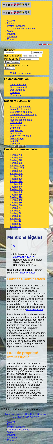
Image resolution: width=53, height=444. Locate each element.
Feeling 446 (16, 200)
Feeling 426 (16, 197)
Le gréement (16, 130)
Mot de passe (11, 59)
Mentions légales (14, 414)
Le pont (14, 141)
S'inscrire (12, 36)
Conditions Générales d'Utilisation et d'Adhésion (30, 415)
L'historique (16, 95)
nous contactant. (34, 309)
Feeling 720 (16, 155)
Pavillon (11, 34)
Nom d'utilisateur (13, 55)
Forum (10, 23)
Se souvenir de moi (17, 65)
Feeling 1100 (17, 165)
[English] (40, 44)
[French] (42, 44)
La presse (15, 92)
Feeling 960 (16, 163)
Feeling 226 (16, 171)
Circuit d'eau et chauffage (23, 114)
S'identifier (9, 68)
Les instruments (18, 125)
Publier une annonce (24, 28)
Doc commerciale (19, 87)
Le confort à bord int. (20, 109)
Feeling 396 (16, 192)
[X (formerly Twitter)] (14, 247)
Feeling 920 (16, 160)
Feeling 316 (16, 181)
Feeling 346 (16, 187)
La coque (15, 143)
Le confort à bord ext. (21, 112)
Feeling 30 (15, 210)
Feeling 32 (15, 213)
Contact (11, 39)
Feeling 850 (16, 157)
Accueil (11, 20)
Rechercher (10, 50)
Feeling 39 (15, 218)
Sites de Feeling (18, 84)
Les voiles (15, 133)
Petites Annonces (16, 26)
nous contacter (28, 272)
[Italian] (48, 44)
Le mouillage (17, 138)
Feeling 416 (16, 194)
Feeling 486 (16, 202)
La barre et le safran (20, 135)
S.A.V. (10, 31)
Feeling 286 (16, 176)
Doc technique (17, 90)
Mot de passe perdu (20, 73)
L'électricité (16, 122)
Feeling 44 (15, 221)
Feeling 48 (15, 224)
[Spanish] (50, 44)
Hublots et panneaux (21, 120)
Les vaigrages (17, 117)
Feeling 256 (16, 173)
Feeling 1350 (17, 168)
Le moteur (15, 128)
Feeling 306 (16, 179)
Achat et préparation (20, 106)
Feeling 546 (16, 205)
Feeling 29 (15, 208)
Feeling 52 (15, 226)
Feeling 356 (16, 189)
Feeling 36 (15, 216)
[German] (45, 44)
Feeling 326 (16, 184)
